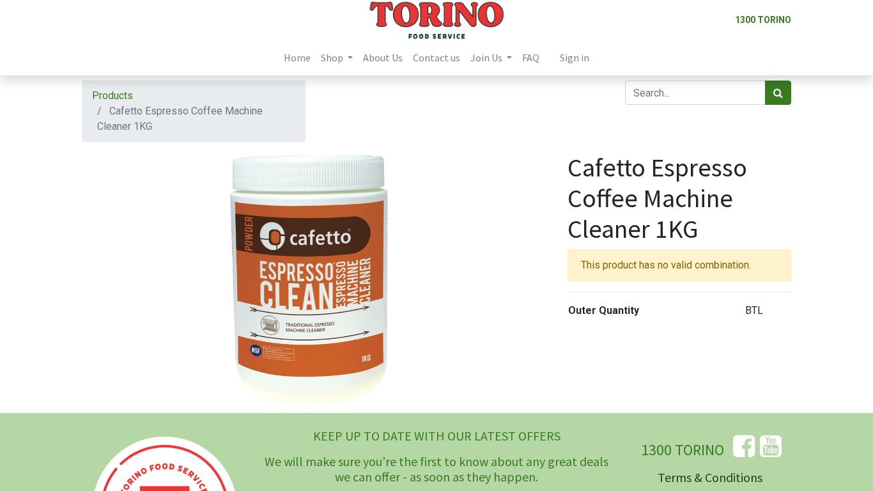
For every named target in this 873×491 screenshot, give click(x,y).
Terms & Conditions (710, 477)
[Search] (778, 93)
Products (112, 96)
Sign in (574, 57)
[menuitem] (297, 57)
